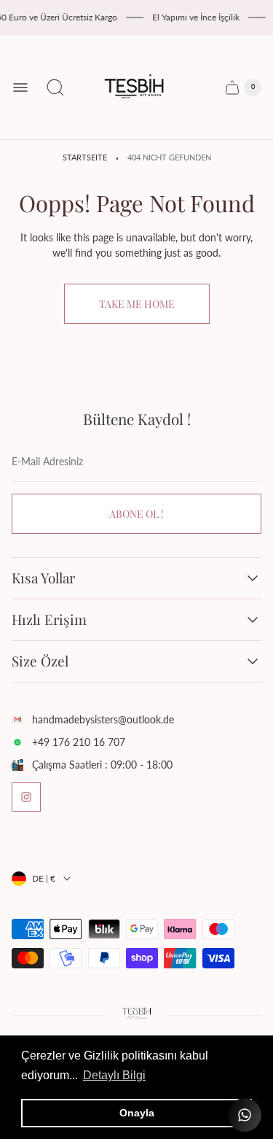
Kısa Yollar (43, 578)
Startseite (85, 157)
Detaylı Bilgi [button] (114, 1075)
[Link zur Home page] (136, 1015)
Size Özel (40, 661)
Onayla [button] (136, 1113)
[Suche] (55, 87)
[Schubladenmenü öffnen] (20, 87)
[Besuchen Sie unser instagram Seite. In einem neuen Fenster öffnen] (26, 797)
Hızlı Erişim (49, 620)
